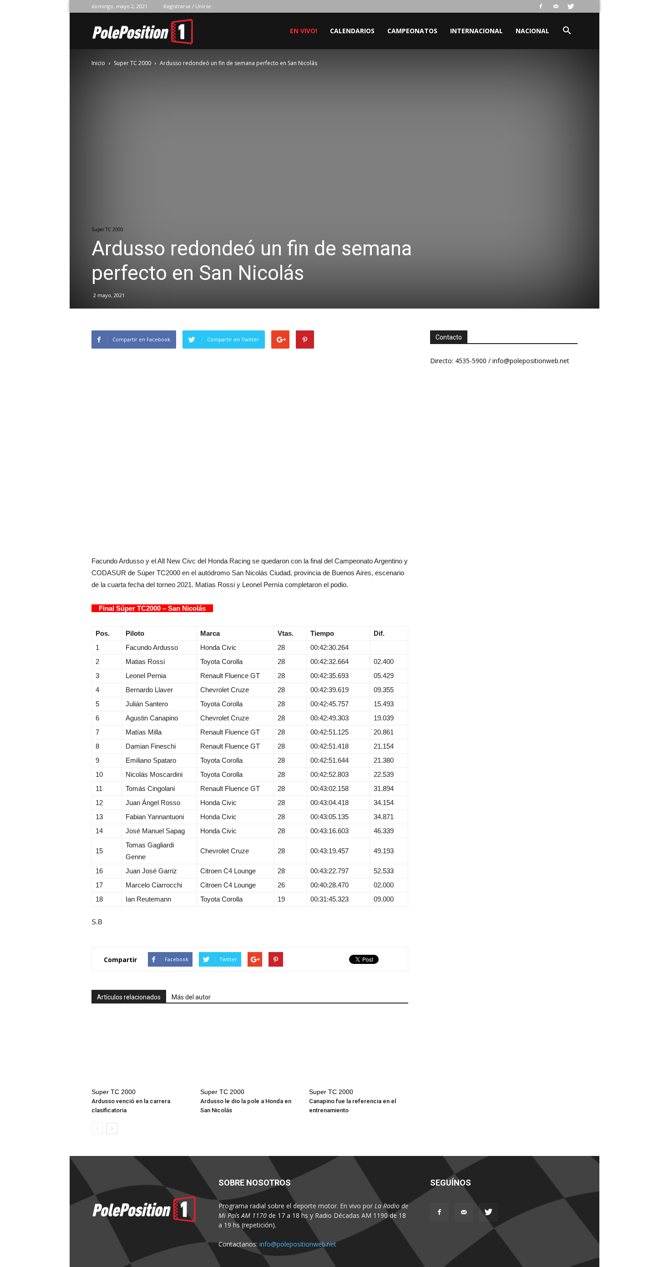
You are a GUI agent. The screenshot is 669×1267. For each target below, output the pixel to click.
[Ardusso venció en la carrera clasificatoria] (141, 1050)
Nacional (532, 30)
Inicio (98, 63)
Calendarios (352, 30)
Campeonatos (412, 30)
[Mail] (556, 6)
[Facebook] (540, 6)
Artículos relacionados (129, 997)
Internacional (476, 30)
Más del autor (191, 997)
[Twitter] (571, 6)
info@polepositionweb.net (297, 1244)
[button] (567, 31)
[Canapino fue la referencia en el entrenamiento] (358, 1050)
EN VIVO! (303, 30)
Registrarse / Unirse (187, 6)
